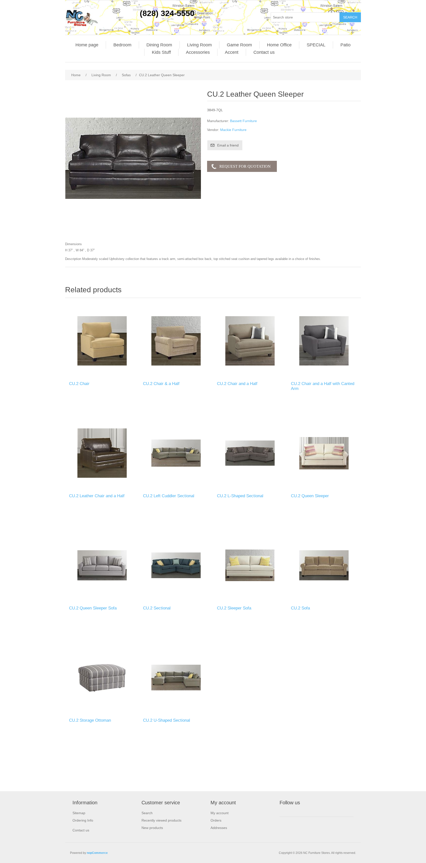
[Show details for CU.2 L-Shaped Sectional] (249, 453)
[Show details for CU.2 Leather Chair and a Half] (102, 453)
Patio (345, 44)
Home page (86, 44)
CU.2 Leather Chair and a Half (96, 496)
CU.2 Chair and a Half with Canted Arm (322, 386)
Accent (231, 52)
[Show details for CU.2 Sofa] (323, 565)
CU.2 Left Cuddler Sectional (168, 496)
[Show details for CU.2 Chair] (102, 340)
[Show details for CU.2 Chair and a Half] (249, 340)
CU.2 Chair (79, 383)
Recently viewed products (161, 820)
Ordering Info (82, 820)
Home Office (279, 44)
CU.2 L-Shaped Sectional (240, 496)
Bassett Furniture (243, 121)
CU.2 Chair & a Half (161, 383)
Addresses (219, 828)
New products (152, 828)
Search (147, 813)
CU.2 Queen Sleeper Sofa (93, 608)
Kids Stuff (161, 52)
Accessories (198, 52)
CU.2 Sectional (157, 608)
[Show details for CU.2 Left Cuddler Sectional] (176, 453)
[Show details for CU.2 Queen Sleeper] (323, 453)
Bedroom (122, 44)
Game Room (239, 44)
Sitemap (78, 813)
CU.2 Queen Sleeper (310, 496)
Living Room (199, 44)
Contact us (264, 52)
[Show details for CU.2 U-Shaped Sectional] (176, 677)
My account (220, 813)
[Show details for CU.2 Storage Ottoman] (102, 677)
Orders (216, 820)
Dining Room (159, 44)
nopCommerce (97, 853)
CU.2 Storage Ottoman (90, 720)
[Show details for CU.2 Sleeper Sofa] (249, 565)
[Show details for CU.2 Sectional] (176, 565)
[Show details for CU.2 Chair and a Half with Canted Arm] (323, 340)
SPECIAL (316, 44)
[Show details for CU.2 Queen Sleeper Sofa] (102, 565)
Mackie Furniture (233, 130)
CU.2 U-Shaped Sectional (166, 720)
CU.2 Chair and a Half (237, 383)
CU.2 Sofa (300, 608)
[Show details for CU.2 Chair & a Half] (176, 340)
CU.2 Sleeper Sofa (234, 608)
